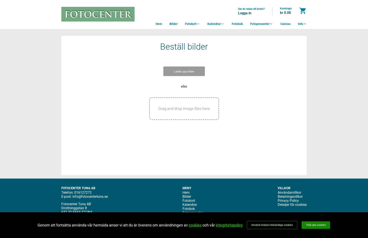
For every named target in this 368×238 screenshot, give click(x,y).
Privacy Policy (288, 201)
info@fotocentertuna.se (90, 197)
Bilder (174, 24)
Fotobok (237, 24)
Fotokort (192, 24)
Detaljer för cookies (292, 205)
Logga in (244, 13)
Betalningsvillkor (290, 197)
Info (302, 24)
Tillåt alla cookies (316, 225)
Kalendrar (215, 24)
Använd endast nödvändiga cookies (272, 225)
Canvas (285, 24)
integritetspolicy (229, 225)
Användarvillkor (289, 192)
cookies (195, 225)
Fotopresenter (261, 24)
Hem (159, 24)
